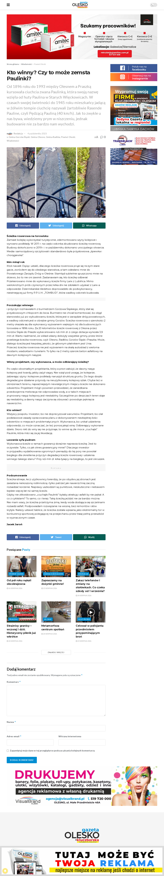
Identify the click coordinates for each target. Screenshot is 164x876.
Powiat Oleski (40, 64)
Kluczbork (84, 619)
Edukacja (83, 574)
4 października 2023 (37, 133)
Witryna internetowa (69, 736)
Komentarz (14, 681)
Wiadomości (26, 64)
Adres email (14, 736)
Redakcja (18, 133)
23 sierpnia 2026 (84, 641)
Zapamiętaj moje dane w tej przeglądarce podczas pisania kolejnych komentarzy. (52, 750)
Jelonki (48, 619)
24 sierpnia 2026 (84, 595)
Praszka (13, 619)
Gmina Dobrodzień (53, 574)
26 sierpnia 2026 (15, 588)
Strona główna (13, 64)
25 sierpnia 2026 (50, 588)
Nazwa (11, 721)
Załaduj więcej (56, 652)
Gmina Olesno (38, 137)
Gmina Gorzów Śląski (19, 137)
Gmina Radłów (53, 137)
